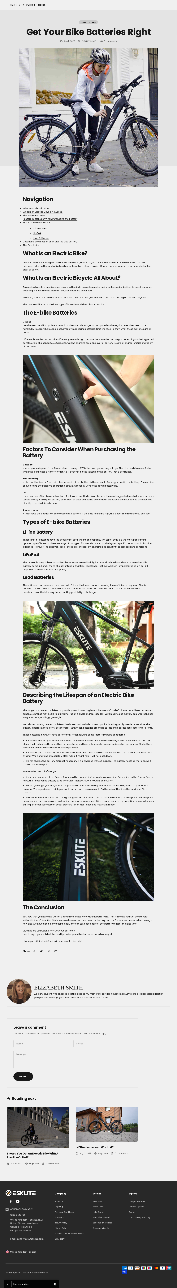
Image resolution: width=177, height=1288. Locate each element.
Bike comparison (34, 1284)
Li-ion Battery (40, 228)
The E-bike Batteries (34, 215)
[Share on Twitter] (41, 951)
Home (12, 4)
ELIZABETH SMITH (88, 22)
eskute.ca (26, 1226)
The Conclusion (31, 245)
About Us (59, 1201)
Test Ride (97, 1201)
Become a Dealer (101, 1228)
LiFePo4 (37, 233)
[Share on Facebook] (34, 951)
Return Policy (61, 1222)
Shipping (59, 1206)
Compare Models (137, 1201)
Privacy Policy (72, 1033)
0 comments (110, 41)
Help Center (98, 1212)
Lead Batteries (41, 238)
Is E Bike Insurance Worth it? (94, 1147)
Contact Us (60, 1238)
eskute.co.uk (36, 1219)
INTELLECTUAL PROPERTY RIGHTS (69, 1233)
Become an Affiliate (102, 1222)
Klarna (132, 1212)
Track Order (98, 1206)
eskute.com (33, 1223)
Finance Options (136, 1206)
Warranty (59, 1217)
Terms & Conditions (64, 1212)
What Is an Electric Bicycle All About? (43, 211)
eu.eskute (25, 1230)
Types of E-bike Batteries (36, 222)
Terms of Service (92, 1033)
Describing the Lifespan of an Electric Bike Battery (50, 241)
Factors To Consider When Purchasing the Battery (50, 219)
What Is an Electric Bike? (36, 208)
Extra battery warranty (139, 1217)
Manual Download (101, 1217)
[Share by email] (55, 951)
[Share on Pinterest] (48, 951)
